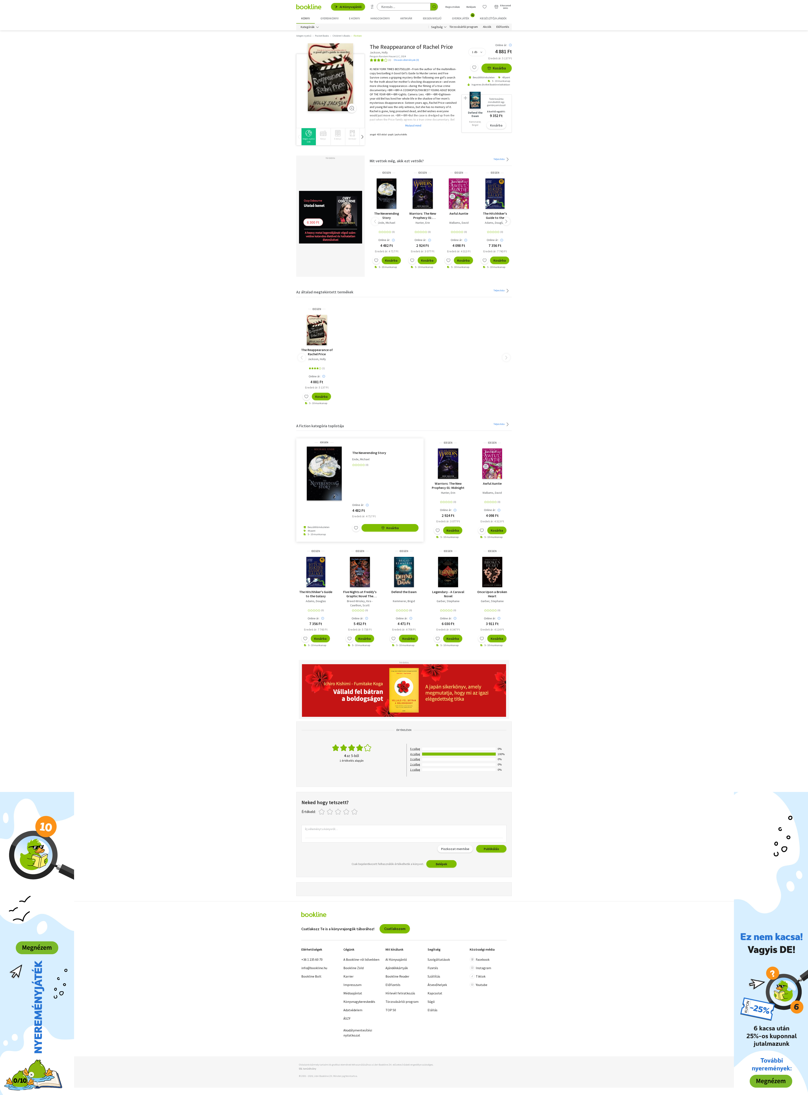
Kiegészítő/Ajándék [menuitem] (493, 18)
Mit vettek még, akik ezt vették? (397, 160)
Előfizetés (502, 27)
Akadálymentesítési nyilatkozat (357, 1032)
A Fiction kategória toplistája (320, 425)
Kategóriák (308, 27)
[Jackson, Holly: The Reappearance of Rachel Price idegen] (330, 77)
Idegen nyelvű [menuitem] (432, 18)
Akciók (487, 27)
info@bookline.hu (314, 968)
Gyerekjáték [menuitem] (463, 16)
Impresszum (352, 985)
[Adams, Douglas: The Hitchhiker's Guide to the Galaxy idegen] (494, 193)
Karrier (348, 976)
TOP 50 (390, 1010)
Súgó (431, 1001)
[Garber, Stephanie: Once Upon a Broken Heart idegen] (492, 572)
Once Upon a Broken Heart (492, 594)
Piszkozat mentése (455, 849)
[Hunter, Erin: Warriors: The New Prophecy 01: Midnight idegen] (423, 193)
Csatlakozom (394, 928)
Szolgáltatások (439, 959)
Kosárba (499, 68)
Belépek (471, 6)
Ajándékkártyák (396, 968)
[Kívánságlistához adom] (474, 67)
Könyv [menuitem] (305, 18)
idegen (386, 172)
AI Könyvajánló (351, 7)
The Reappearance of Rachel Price (317, 352)
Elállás (432, 1010)
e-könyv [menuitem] (354, 18)
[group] (308, 136)
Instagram (483, 968)
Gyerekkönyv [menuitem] (329, 18)
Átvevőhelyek (437, 985)
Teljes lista (499, 159)
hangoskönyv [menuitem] (380, 18)
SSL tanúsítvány (307, 1068)
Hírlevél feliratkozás (400, 993)
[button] (362, 136)
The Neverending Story (386, 215)
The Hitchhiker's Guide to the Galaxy (495, 215)
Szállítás (434, 976)
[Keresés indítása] (434, 7)
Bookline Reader (397, 976)
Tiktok (480, 976)
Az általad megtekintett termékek (324, 292)
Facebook (482, 959)
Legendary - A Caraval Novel (448, 594)
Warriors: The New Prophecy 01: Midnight (422, 215)
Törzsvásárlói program (463, 27)
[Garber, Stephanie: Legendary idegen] (448, 572)
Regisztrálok (452, 6)
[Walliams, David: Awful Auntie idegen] (459, 193)
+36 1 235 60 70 (312, 959)
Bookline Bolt (311, 976)
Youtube (481, 985)
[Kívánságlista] (484, 7)
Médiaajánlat (352, 993)
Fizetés (433, 968)
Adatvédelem (352, 1010)
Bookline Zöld (353, 968)
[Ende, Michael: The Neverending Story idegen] (386, 193)
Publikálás (491, 849)
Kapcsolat (435, 993)
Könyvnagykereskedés (359, 1001)
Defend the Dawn (404, 592)
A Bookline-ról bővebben (361, 959)
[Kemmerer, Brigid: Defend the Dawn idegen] (404, 572)
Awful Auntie (458, 213)
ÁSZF (347, 1018)
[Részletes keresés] (372, 7)
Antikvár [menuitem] (406, 18)
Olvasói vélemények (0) (406, 59)
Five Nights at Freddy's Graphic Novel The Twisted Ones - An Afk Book (359, 594)
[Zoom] (351, 108)
